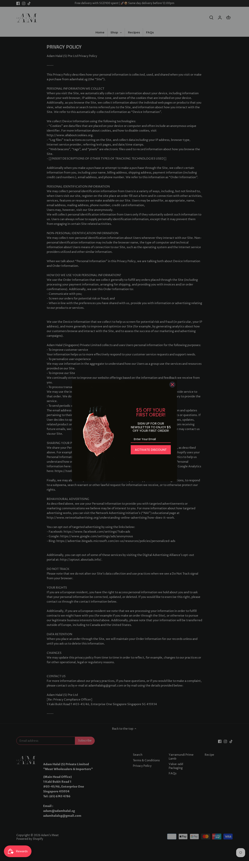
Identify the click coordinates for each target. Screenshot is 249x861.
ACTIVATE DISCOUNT (151, 450)
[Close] (172, 384)
